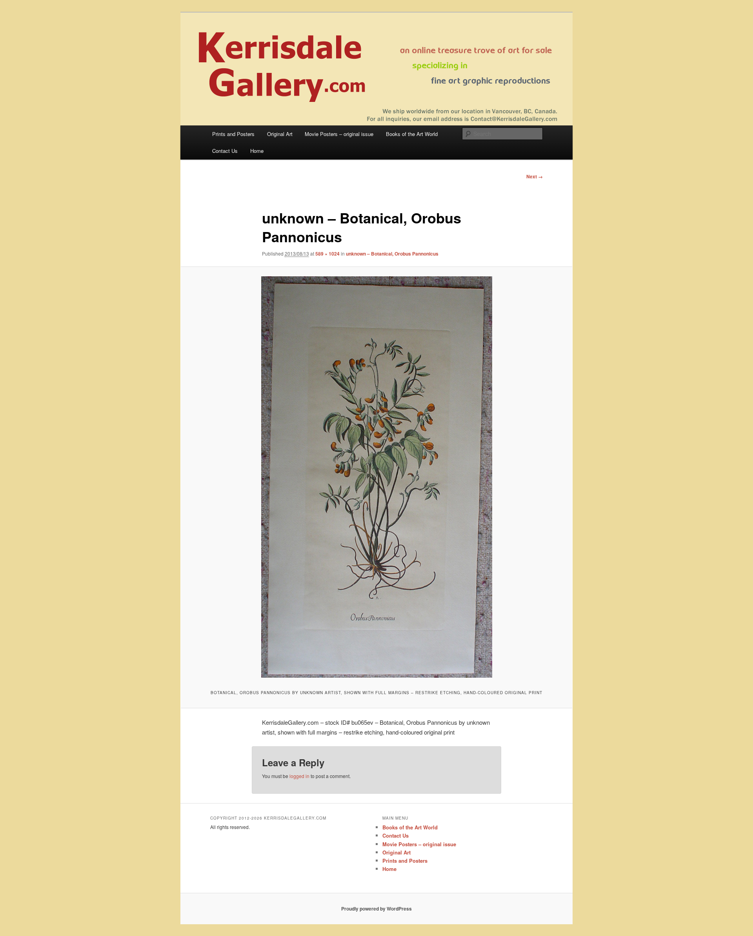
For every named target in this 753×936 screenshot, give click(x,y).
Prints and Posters (233, 134)
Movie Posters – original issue (339, 134)
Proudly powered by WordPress (376, 908)
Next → (534, 176)
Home (257, 150)
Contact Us (225, 150)
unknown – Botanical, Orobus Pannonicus (392, 253)
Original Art (280, 134)
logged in (299, 776)
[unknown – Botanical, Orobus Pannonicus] (376, 477)
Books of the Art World (412, 134)
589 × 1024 (327, 253)
